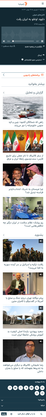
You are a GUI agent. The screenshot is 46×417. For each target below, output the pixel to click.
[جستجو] (41, 414)
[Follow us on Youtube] (15, 388)
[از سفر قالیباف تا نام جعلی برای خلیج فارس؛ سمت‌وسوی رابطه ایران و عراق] (23, 141)
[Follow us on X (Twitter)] (20, 388)
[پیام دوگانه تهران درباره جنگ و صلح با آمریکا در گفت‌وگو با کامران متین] (23, 283)
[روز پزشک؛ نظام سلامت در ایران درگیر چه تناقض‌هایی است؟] (23, 208)
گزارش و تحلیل (34, 93)
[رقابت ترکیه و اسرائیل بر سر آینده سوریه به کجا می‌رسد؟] (23, 250)
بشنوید (39, 235)
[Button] (41, 56)
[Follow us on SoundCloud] (10, 388)
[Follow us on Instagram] (42, 393)
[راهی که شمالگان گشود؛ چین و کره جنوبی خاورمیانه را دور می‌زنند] (23, 108)
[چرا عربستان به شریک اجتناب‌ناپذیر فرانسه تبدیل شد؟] (23, 175)
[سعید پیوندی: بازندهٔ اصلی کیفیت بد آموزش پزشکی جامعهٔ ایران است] (23, 317)
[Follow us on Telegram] (26, 388)
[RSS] (37, 388)
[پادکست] (11, 414)
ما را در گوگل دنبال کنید (26, 414)
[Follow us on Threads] (37, 393)
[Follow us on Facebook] (31, 388)
